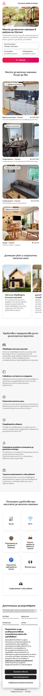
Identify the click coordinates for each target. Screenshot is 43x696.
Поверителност (17, 692)
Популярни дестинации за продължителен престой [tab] (22, 610)
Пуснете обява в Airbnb (28, 3)
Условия (28, 692)
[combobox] (20, 46)
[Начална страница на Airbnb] (4, 3)
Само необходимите (20, 677)
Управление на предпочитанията (20, 682)
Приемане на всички (20, 672)
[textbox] (11, 53)
